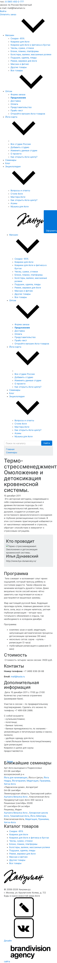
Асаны (14, 203)
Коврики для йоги (20, 41)
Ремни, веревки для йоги (24, 60)
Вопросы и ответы (20, 190)
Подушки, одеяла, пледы (24, 57)
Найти (46, 443)
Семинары (11, 452)
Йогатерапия (18, 780)
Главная (10, 449)
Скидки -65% (18, 38)
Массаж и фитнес (20, 64)
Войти (3, 11)
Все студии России (21, 144)
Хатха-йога (10, 784)
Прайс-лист (17, 110)
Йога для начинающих (15, 777)
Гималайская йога (19, 816)
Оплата (14, 104)
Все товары (17, 70)
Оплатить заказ (8, 14)
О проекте (16, 153)
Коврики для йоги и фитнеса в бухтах (30, 44)
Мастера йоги (18, 197)
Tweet (10, 761)
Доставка (16, 101)
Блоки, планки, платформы (25, 51)
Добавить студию (20, 147)
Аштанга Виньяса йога (16, 796)
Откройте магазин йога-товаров (28, 113)
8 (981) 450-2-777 (14, 1)
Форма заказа (18, 94)
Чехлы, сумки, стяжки (22, 48)
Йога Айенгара (38, 816)
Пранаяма (45, 780)
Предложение (18, 97)
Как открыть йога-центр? (24, 157)
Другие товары (19, 67)
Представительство (21, 107)
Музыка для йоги (20, 206)
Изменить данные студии (24, 150)
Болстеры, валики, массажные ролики (31, 54)
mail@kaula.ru (18, 676)
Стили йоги (17, 193)
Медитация (32, 780)
